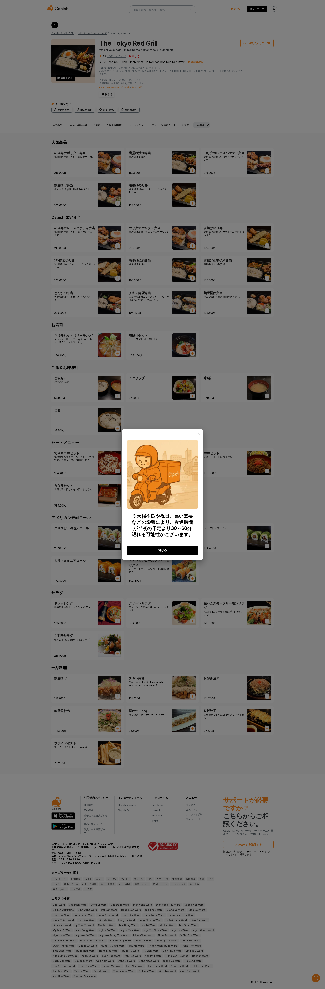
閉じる (162, 550)
